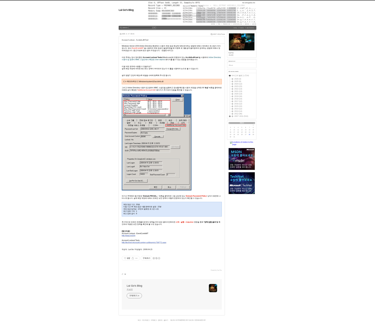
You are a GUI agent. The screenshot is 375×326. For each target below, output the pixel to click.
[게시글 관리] (136, 258)
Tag (218, 24)
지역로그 (154, 320)
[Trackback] (123, 274)
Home (213, 24)
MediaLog (226, 24)
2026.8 (242, 123)
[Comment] (125, 274)
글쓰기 (166, 320)
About (231, 65)
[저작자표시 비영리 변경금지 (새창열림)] (156, 258)
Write (253, 24)
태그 (139, 320)
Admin (246, 24)
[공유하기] (133, 258)
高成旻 (130, 290)
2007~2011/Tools (219, 34)
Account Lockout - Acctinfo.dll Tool (135, 40)
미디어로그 (145, 320)
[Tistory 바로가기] (241, 61)
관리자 (160, 320)
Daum (191, 320)
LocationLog (237, 24)
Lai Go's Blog (126, 9)
